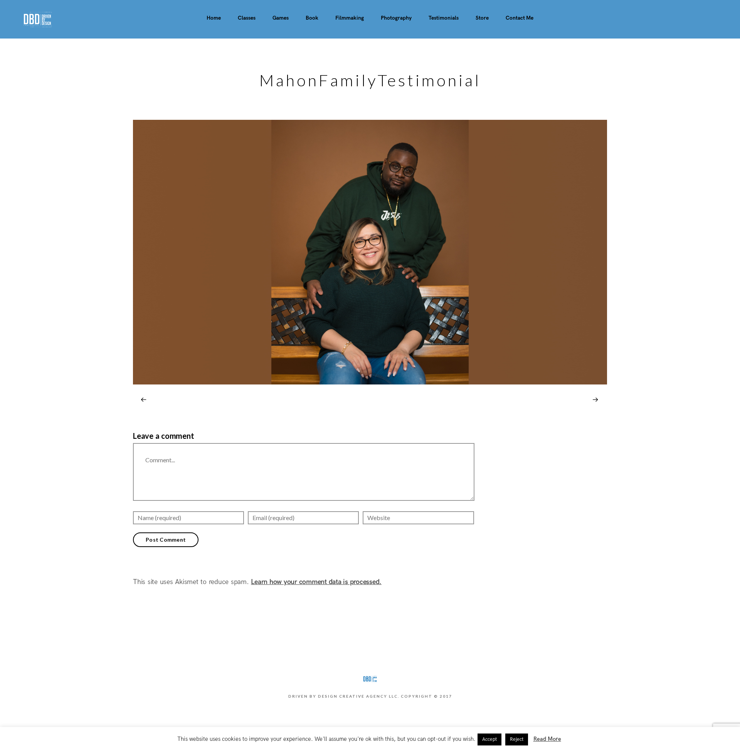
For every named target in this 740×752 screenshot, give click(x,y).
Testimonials (444, 18)
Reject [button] (516, 739)
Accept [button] (489, 739)
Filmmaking (349, 18)
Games (280, 18)
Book (312, 18)
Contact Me (519, 18)
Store (482, 18)
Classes (247, 18)
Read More (547, 738)
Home (214, 18)
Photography (396, 18)
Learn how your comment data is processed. (316, 582)
